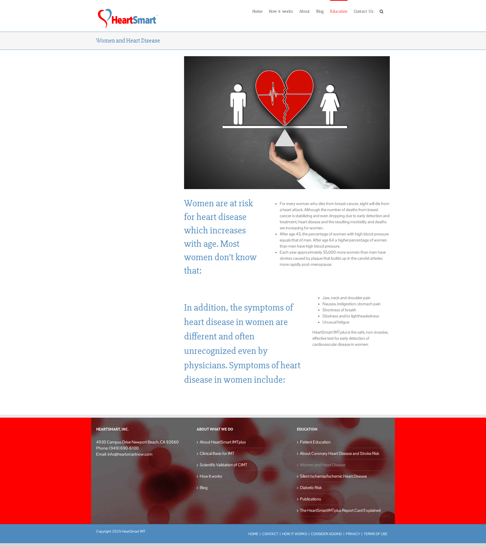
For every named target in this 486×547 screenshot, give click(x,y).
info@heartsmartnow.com (130, 454)
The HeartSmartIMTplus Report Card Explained (340, 510)
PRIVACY (353, 534)
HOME (253, 534)
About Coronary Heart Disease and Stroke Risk (339, 453)
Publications (310, 499)
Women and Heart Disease (322, 465)
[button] (381, 11)
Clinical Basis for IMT (217, 453)
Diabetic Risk (311, 487)
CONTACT (270, 534)
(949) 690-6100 (124, 448)
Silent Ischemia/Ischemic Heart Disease (333, 476)
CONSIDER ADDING (326, 534)
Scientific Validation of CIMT (223, 465)
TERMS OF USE (375, 534)
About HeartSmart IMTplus (223, 442)
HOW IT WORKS (294, 534)
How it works (211, 476)
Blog (204, 487)
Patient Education (315, 442)
